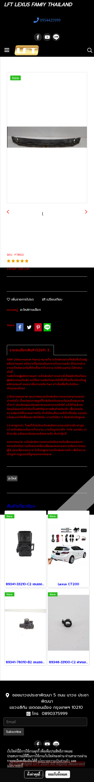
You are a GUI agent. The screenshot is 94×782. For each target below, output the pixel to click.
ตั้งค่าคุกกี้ (33, 774)
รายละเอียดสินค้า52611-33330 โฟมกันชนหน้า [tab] (31, 350)
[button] (88, 50)
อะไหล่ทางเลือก (30, 309)
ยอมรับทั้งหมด (57, 774)
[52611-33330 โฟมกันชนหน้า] (47, 137)
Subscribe (13, 731)
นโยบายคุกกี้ (15, 765)
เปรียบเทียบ (53, 299)
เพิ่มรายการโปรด (22, 299)
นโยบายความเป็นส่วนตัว (54, 761)
